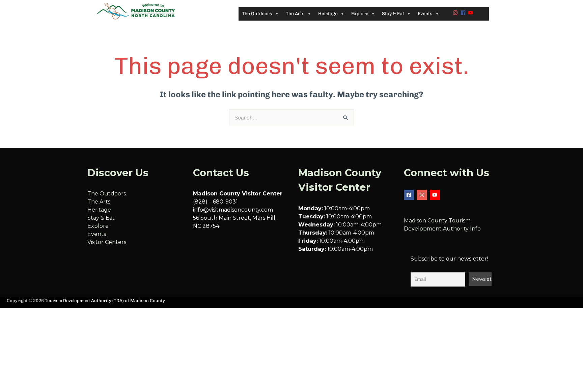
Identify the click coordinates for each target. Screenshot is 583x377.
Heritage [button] (328, 14)
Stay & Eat (101, 218)
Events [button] (425, 14)
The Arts (98, 201)
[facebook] (464, 12)
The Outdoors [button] (257, 14)
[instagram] (456, 12)
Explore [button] (359, 14)
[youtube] (471, 12)
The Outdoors (106, 193)
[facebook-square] (410, 195)
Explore (98, 226)
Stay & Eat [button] (393, 14)
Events (96, 234)
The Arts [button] (295, 14)
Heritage (99, 210)
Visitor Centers (106, 242)
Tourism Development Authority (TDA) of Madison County (105, 300)
